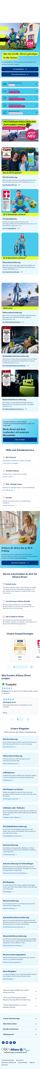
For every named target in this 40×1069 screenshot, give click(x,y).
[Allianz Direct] (10, 14)
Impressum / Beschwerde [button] (8, 1062)
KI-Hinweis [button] (4, 1065)
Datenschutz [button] (20, 1060)
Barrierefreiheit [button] (22, 1062)
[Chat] (30, 14)
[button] (8, 667)
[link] (34, 14)
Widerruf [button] (32, 1062)
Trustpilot (14, 691)
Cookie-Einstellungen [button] (7, 1060)
